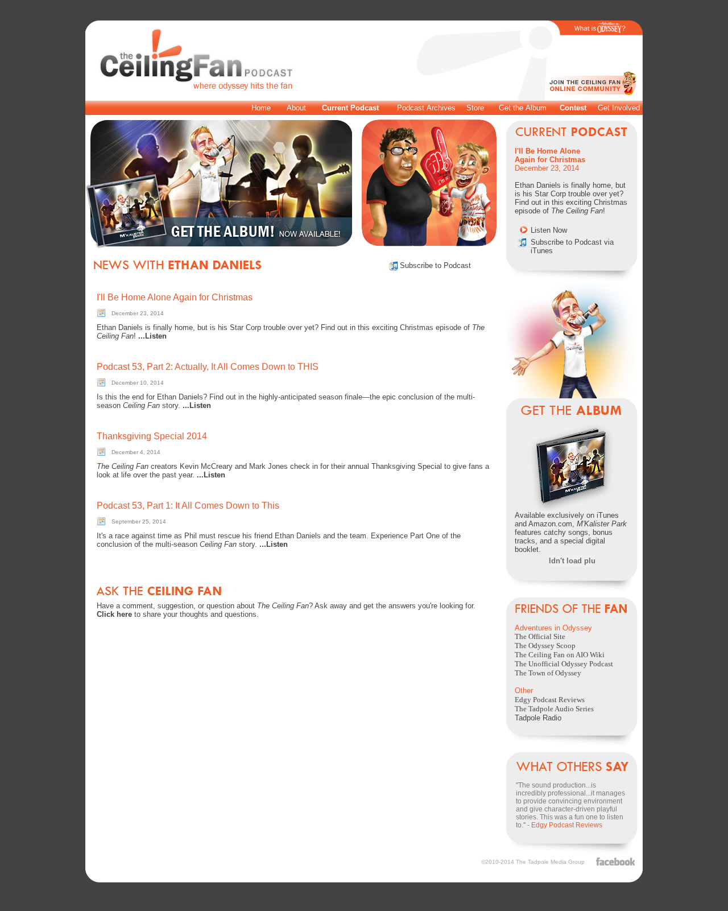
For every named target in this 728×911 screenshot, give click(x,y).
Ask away (331, 605)
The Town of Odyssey (548, 673)
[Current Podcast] (571, 133)
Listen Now (549, 230)
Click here (114, 614)
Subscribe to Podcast (435, 265)
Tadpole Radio (538, 718)
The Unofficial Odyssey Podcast (564, 663)
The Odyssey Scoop (545, 645)
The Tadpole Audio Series (554, 708)
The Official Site (540, 636)
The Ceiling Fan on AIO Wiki (560, 654)
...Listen (152, 336)
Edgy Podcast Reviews (550, 699)
